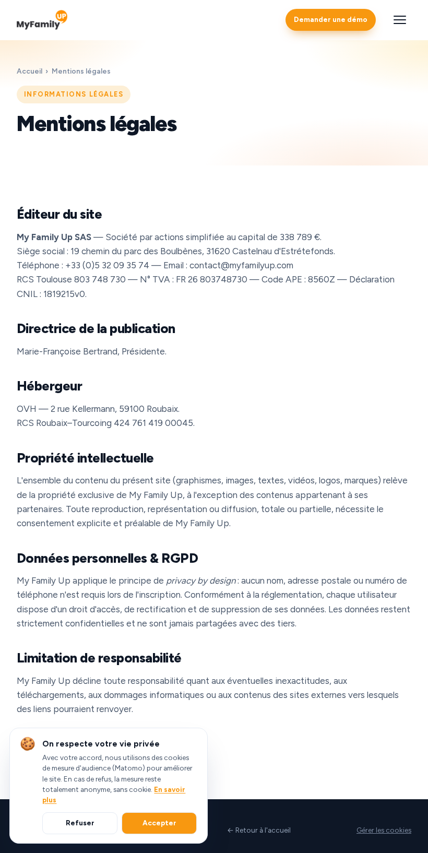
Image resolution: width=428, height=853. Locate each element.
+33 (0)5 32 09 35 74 (107, 265)
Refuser (80, 823)
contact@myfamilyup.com (241, 265)
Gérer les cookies (383, 830)
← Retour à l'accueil (259, 830)
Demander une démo (330, 19)
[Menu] (399, 19)
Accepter (159, 823)
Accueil (29, 71)
